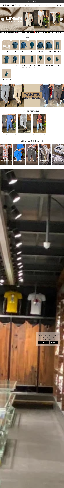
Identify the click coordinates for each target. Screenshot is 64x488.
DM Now (54, 342)
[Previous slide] (2, 19)
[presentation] (1, 154)
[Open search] (54, 5)
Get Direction (44, 342)
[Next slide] (61, 19)
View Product (3, 164)
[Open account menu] (57, 5)
